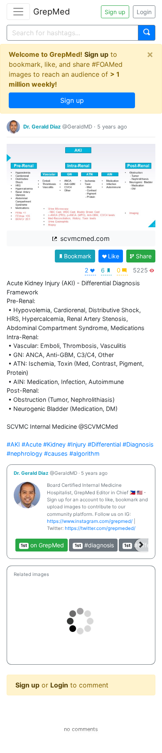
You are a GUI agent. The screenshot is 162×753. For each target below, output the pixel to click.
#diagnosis (94, 545)
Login (144, 11)
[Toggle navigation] (18, 11)
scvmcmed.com (84, 238)
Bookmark (77, 256)
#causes (56, 453)
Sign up (115, 11)
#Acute (32, 444)
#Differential (104, 444)
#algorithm (84, 453)
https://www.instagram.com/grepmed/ (90, 521)
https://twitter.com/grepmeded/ (100, 528)
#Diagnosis (138, 444)
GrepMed (51, 12)
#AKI (13, 444)
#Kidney (54, 444)
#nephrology (24, 453)
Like (113, 256)
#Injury (76, 444)
